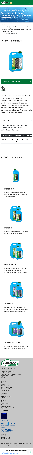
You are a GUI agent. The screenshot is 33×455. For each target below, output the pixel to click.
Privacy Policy (5, 445)
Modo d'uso (5, 120)
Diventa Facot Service (7, 389)
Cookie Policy (13, 445)
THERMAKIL (8, 304)
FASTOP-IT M (9, 189)
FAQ (2, 405)
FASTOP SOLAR (10, 265)
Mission (3, 384)
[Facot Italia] (6, 3)
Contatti (4, 397)
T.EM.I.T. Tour (5, 403)
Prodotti (4, 393)
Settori (3, 394)
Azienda (3, 381)
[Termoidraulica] (3, 88)
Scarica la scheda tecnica (11, 81)
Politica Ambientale (6, 387)
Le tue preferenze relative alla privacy (18, 450)
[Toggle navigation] (29, 2)
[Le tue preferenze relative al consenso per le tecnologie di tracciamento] (30, 452)
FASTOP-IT (8, 228)
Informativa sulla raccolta (10, 453)
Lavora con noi (5, 390)
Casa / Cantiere (6, 396)
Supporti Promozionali (7, 408)
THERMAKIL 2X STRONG (13, 343)
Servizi (3, 400)
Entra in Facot (5, 386)
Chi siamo (4, 383)
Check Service (5, 402)
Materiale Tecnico (6, 406)
